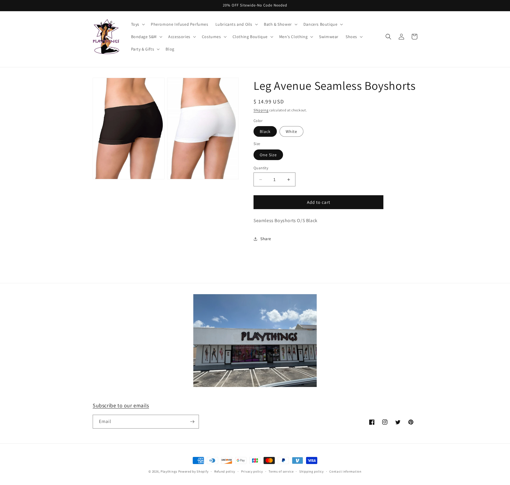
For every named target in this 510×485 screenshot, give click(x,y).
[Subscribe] (192, 422)
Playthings (169, 471)
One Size (268, 154)
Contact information (345, 471)
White (291, 131)
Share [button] (265, 238)
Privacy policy (252, 471)
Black (265, 131)
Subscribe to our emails (121, 405)
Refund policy (224, 471)
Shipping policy (311, 471)
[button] (137, 24)
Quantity (261, 167)
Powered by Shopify (193, 471)
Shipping (261, 110)
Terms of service (281, 471)
